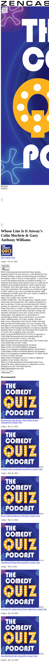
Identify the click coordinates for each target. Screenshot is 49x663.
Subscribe (5, 266)
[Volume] (2, 225)
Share (7, 270)
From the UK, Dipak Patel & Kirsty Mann (17, 609)
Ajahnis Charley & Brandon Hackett (14, 469)
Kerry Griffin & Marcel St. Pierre (13, 516)
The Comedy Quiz (8, 257)
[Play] (5, 204)
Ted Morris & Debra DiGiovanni (13, 563)
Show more (6, 372)
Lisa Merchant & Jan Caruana (12, 656)
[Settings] (2, 200)
